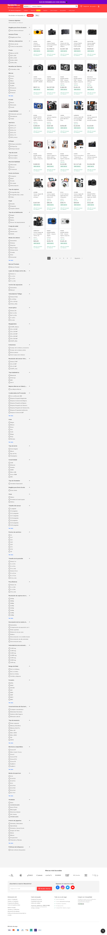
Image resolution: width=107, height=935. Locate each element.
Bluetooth (13, 375)
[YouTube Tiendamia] (73, 887)
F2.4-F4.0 (13, 790)
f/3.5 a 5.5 (13, 132)
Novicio (13, 167)
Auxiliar (13, 467)
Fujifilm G (13, 764)
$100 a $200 (14, 60)
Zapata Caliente (15, 208)
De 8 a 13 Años (15, 674)
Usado (12, 107)
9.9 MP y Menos (15, 327)
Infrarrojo (13, 377)
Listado (10, 915)
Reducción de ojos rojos (17, 632)
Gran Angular (14, 449)
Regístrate (86, 6)
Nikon (12, 81)
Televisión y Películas (16, 840)
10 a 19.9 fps (14, 301)
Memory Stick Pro (15, 728)
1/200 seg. (13, 653)
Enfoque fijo (14, 146)
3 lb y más (13, 592)
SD (11, 737)
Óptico (12, 497)
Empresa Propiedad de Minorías (19, 410)
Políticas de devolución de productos (17, 913)
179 (12, 549)
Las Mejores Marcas (16, 389)
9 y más (13, 320)
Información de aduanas (14, 911)
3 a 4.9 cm (13, 573)
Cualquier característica (17, 709)
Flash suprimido (15, 629)
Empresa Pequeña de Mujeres (18, 403)
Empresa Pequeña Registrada (19, 398)
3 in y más (13, 568)
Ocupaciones (14, 837)
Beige (12, 434)
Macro (12, 451)
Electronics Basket (15, 812)
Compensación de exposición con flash (20, 627)
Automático (14, 240)
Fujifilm (12, 85)
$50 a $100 (14, 58)
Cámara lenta (14, 250)
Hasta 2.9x (13, 310)
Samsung (13, 90)
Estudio (13, 204)
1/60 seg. (13, 662)
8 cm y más (14, 578)
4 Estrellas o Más (15, 69)
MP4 (12, 699)
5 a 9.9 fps (13, 299)
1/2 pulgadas (14, 520)
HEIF (12, 695)
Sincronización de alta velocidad (19, 639)
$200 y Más (14, 62)
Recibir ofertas (45, 888)
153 (12, 544)
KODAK (12, 83)
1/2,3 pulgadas (15, 522)
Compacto (13, 176)
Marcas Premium (15, 267)
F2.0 (12, 783)
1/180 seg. (13, 650)
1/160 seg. (13, 648)
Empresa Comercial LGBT (17, 412)
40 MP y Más (14, 341)
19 (11, 551)
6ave (12, 802)
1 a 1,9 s (13, 276)
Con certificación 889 (16, 396)
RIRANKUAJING (14, 816)
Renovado (13, 105)
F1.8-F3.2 (13, 781)
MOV (12, 697)
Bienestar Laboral (15, 716)
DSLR (12, 178)
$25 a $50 (13, 55)
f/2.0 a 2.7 (13, 128)
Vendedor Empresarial (16, 483)
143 (12, 542)
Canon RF (13, 761)
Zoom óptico (14, 158)
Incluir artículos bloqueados (18, 850)
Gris (12, 429)
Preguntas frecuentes (36, 899)
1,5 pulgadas (14, 511)
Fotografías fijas (15, 192)
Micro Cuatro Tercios (16, 752)
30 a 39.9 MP (14, 338)
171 (12, 547)
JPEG (12, 683)
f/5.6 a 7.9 (13, 135)
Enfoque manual (15, 148)
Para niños (13, 229)
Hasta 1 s (13, 274)
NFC (12, 380)
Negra (12, 422)
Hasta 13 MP (14, 361)
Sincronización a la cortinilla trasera (20, 637)
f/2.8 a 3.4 (13, 130)
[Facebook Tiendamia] (58, 887)
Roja (12, 436)
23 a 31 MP (14, 366)
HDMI (12, 469)
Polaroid (13, 92)
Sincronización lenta (16, 641)
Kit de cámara (14, 352)
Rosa (12, 427)
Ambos (12, 502)
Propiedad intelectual (36, 901)
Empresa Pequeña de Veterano (19, 405)
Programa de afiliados (13, 903)
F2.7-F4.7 (13, 792)
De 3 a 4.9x (14, 313)
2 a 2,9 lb (13, 589)
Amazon (30, 15)
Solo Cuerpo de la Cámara (18, 355)
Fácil (12, 254)
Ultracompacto (14, 185)
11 (11, 535)
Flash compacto (15, 723)
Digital (12, 215)
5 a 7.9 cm (13, 575)
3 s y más (13, 281)
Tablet (12, 118)
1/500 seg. (13, 660)
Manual (13, 290)
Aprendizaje (14, 826)
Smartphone (14, 116)
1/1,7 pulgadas (15, 515)
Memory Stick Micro (16, 725)
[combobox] (54, 6)
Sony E (12, 754)
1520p (12, 608)
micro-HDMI (14, 474)
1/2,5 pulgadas (15, 525)
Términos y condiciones (13, 909)
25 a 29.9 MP (14, 336)
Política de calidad (35, 903)
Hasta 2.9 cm (14, 571)
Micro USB (13, 472)
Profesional (14, 169)
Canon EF (13, 749)
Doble (12, 217)
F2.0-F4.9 (13, 785)
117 (12, 537)
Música (12, 835)
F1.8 (12, 776)
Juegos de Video (15, 830)
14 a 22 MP (14, 364)
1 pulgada (13, 508)
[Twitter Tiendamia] (68, 887)
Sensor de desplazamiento (18, 222)
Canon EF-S (14, 759)
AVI (11, 690)
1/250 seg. (13, 657)
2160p (12, 605)
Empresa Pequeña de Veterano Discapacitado (20, 408)
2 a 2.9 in (13, 566)
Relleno (13, 634)
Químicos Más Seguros (17, 714)
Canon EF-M (14, 757)
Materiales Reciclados (16, 712)
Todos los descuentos (16, 46)
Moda (12, 833)
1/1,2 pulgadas (15, 513)
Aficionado (14, 164)
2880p (12, 603)
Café (12, 432)
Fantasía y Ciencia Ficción (17, 828)
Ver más (11, 95)
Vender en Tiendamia (13, 901)
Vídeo (12, 197)
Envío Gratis (14, 490)
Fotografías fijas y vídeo (17, 194)
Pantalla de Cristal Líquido (18, 499)
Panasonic (13, 88)
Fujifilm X (13, 766)
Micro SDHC (14, 732)
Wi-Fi (12, 382)
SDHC (12, 740)
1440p (12, 610)
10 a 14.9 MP (14, 329)
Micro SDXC (14, 735)
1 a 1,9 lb (13, 587)
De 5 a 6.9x (14, 315)
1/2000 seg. (14, 655)
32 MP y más (14, 368)
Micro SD (13, 730)
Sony (12, 78)
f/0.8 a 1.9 (13, 125)
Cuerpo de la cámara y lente (18, 350)
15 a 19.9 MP (14, 331)
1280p (12, 612)
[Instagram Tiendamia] (63, 887)
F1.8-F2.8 (13, 778)
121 (12, 539)
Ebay (37, 15)
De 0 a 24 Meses (15, 669)
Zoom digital (14, 155)
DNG (12, 692)
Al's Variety (14, 814)
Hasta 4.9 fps (14, 296)
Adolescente (14, 231)
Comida (13, 252)
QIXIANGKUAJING (15, 805)
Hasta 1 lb (13, 584)
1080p (12, 615)
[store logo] (15, 6)
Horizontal (13, 257)
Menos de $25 (14, 53)
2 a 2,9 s (13, 278)
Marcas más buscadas (53, 870)
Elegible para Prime (16, 37)
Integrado (13, 206)
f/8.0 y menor (14, 137)
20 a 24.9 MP (14, 334)
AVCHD (12, 687)
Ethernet (13, 465)
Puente (12, 181)
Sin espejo (13, 183)
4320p (12, 598)
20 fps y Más (14, 304)
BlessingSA (14, 809)
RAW (12, 685)
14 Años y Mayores (16, 676)
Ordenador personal (16, 114)
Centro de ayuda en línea (14, 905)
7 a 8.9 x (13, 317)
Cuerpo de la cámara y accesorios (20, 347)
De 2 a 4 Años (14, 671)
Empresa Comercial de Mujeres (19, 400)
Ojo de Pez (14, 453)
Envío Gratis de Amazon (17, 30)
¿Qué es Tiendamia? (13, 899)
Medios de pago (12, 907)
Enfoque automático (16, 144)
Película (13, 243)
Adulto (12, 234)
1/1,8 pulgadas (15, 518)
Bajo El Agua (14, 247)
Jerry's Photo (14, 807)
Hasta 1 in (13, 561)
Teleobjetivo (14, 456)
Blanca (12, 425)
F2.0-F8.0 (13, 788)
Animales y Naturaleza (17, 823)
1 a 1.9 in (13, 564)
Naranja (13, 439)
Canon (12, 76)
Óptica (12, 220)
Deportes (13, 245)
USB (12, 462)
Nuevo (12, 102)
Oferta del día (14, 44)
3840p (12, 601)
